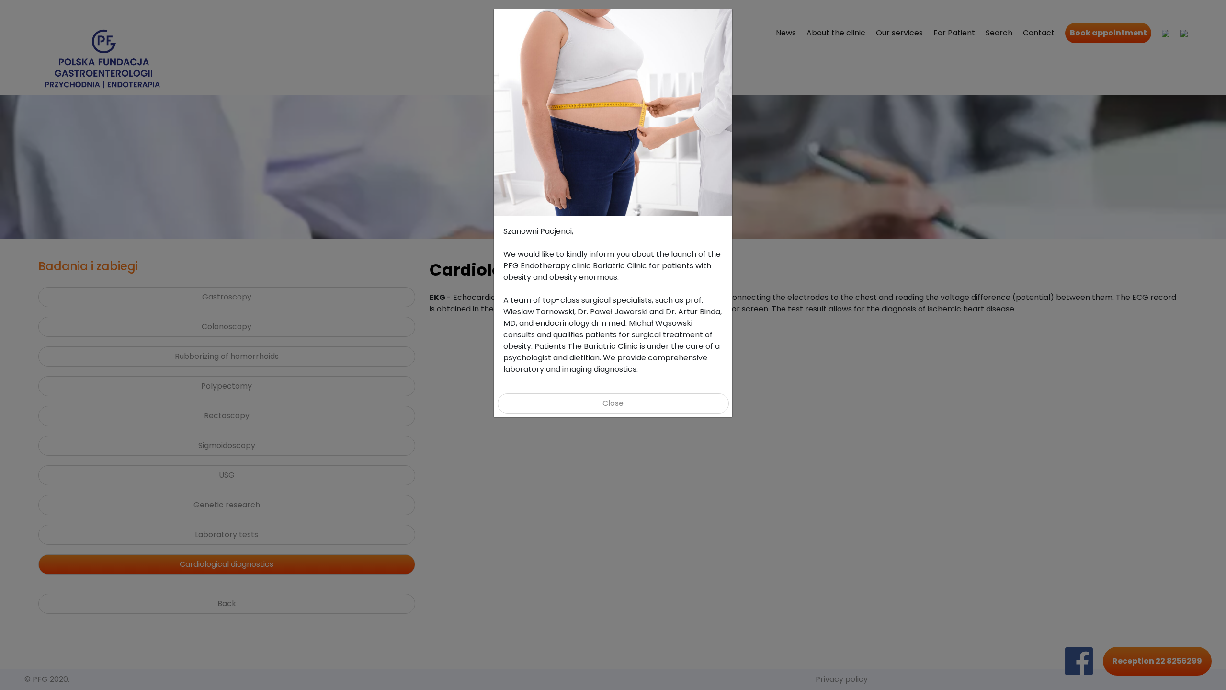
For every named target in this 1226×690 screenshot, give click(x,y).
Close (613, 403)
